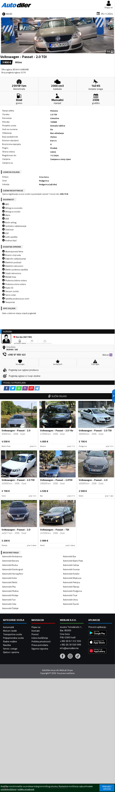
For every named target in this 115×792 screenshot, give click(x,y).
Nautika (7, 645)
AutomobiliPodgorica (72, 591)
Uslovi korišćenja (39, 638)
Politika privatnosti (41, 641)
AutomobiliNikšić (9, 582)
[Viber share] (25, 388)
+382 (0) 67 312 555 (70, 641)
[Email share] (31, 388)
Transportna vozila (12, 634)
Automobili (8, 627)
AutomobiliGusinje (71, 569)
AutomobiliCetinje (71, 565)
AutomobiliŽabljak (10, 608)
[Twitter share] (12, 388)
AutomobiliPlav (9, 586)
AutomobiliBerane (10, 560)
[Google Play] (97, 633)
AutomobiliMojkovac (72, 578)
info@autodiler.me (69, 648)
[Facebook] (62, 656)
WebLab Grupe (66, 670)
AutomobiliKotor (9, 578)
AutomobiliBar (69, 556)
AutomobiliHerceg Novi (12, 573)
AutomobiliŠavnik (71, 603)
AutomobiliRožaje (10, 595)
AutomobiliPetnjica (71, 582)
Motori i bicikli (10, 630)
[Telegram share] (37, 388)
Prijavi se (35, 627)
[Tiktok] (77, 656)
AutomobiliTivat (70, 595)
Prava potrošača (39, 645)
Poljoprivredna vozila (13, 638)
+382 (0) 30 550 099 (70, 644)
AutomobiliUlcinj (70, 599)
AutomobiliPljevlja (71, 586)
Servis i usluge (10, 648)
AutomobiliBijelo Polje (73, 560)
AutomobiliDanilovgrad (12, 569)
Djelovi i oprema (11, 652)
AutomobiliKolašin (71, 573)
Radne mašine (10, 641)
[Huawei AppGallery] (97, 651)
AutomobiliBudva (10, 565)
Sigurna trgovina (39, 648)
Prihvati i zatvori (106, 788)
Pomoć (35, 634)
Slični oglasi (59, 396)
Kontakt (35, 630)
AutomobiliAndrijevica (12, 556)
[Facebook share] (6, 388)
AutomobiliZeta (9, 603)
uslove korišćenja (8, 789)
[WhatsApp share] (18, 388)
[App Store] (97, 642)
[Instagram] (70, 656)
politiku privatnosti (26, 789)
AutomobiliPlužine (10, 591)
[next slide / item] (112, 35)
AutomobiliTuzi (9, 599)
